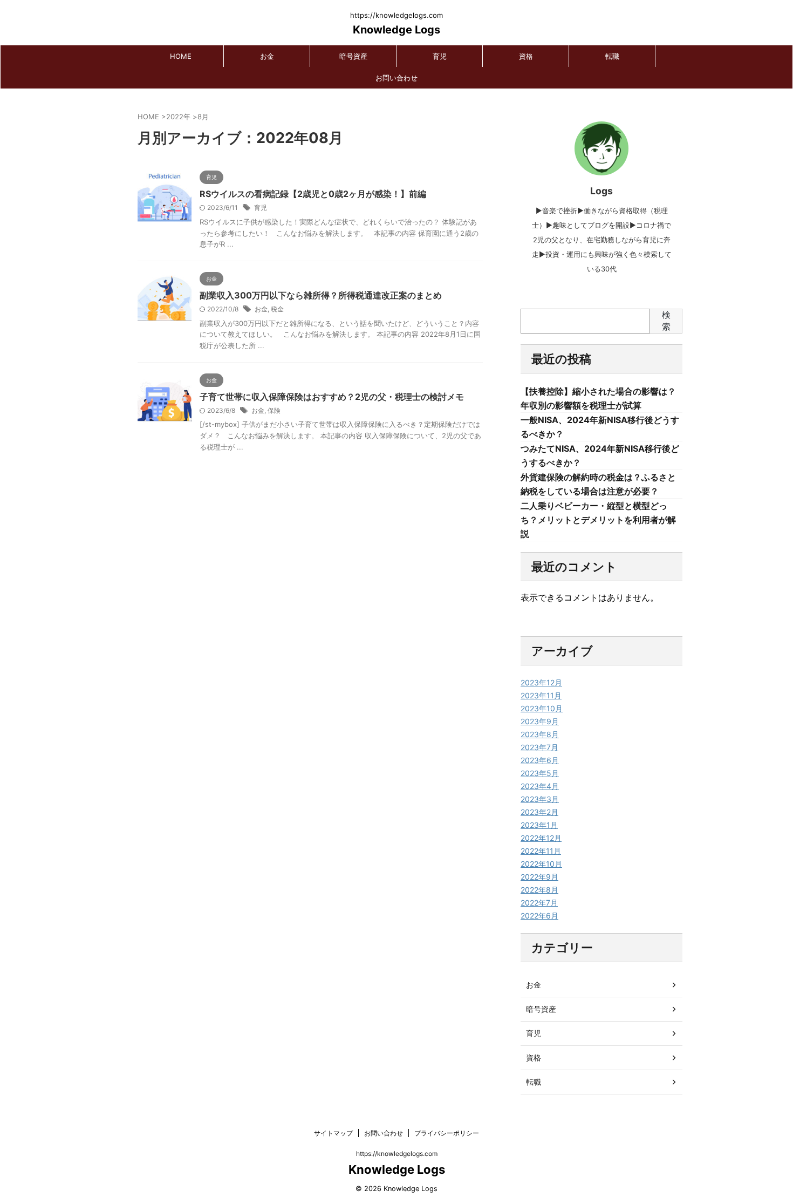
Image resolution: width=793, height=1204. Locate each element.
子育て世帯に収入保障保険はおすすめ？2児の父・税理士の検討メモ (332, 396)
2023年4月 (540, 786)
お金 (267, 56)
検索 (666, 320)
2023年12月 (541, 682)
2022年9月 (539, 876)
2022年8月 (539, 889)
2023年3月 (540, 799)
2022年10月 (541, 863)
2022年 (178, 116)
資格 (526, 56)
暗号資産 (353, 56)
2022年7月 (539, 902)
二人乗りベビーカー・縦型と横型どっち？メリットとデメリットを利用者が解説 (598, 519)
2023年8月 (540, 734)
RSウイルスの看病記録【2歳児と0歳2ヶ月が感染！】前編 (313, 193)
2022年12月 (541, 837)
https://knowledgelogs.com (396, 1153)
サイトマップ (333, 1133)
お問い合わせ (396, 77)
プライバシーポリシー (446, 1133)
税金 (277, 309)
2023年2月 (539, 812)
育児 (440, 56)
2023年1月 (539, 824)
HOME (181, 56)
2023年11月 (541, 695)
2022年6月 (539, 915)
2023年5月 (540, 773)
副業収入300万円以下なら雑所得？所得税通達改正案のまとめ (321, 295)
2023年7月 (539, 747)
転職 (612, 56)
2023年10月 (542, 708)
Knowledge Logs (396, 29)
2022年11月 (541, 850)
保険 (274, 410)
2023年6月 (540, 760)
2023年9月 (540, 721)
